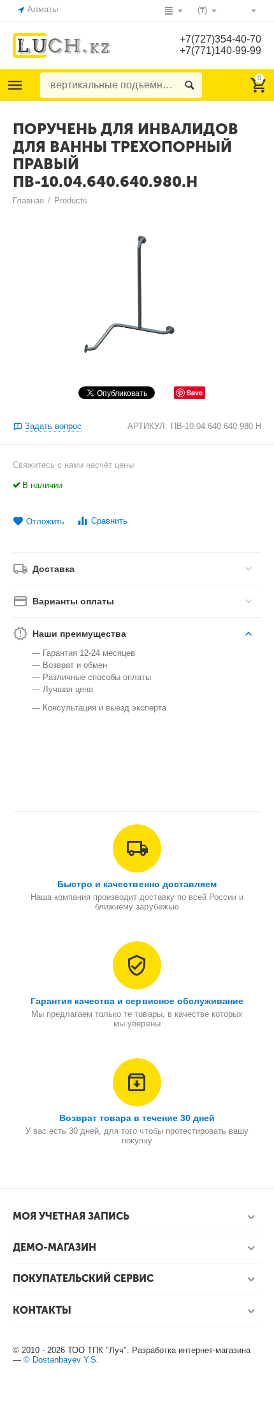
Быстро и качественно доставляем (136, 884)
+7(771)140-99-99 (220, 50)
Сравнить (109, 521)
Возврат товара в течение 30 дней (137, 1118)
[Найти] (189, 85)
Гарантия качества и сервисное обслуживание (137, 1001)
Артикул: (147, 426)
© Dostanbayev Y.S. (61, 1360)
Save (195, 392)
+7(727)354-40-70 (220, 39)
